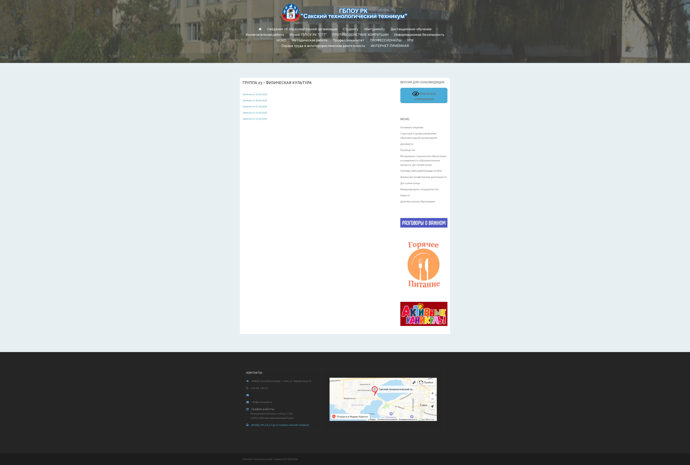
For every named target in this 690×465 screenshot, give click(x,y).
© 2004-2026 (291, 459)
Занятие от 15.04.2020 (255, 118)
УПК (410, 40)
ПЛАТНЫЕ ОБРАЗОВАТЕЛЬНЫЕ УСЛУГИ (421, 171)
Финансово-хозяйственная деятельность (423, 177)
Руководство (407, 150)
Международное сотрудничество (419, 189)
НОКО (281, 40)
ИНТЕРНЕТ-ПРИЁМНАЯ (390, 46)
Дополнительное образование (417, 201)
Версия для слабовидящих (425, 96)
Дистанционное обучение (411, 29)
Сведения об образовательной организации (302, 29)
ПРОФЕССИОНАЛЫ (385, 40)
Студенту (350, 29)
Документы (406, 144)
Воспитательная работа (265, 35)
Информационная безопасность (419, 35)
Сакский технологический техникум (263, 459)
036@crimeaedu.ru (262, 402)
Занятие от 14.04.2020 (255, 112)
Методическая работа (309, 40)
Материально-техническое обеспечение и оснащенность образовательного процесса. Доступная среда (423, 160)
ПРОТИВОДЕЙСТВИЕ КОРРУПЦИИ (360, 35)
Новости (405, 195)
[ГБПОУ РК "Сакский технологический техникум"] (345, 13)
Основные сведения (411, 127)
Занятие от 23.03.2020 (255, 94)
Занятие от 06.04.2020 (255, 100)
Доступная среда (410, 183)
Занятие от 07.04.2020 (255, 106)
